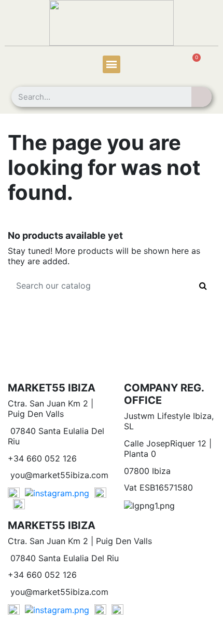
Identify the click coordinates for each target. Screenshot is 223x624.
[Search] (201, 97)
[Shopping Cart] (191, 65)
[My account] (25, 65)
